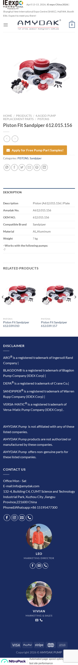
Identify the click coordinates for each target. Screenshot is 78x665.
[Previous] (3, 305)
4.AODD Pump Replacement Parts (29, 117)
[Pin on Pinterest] (36, 167)
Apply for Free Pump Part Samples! (38, 150)
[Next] (75, 305)
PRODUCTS (24, 115)
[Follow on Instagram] (14, 517)
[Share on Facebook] (14, 167)
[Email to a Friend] (29, 167)
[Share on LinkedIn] (44, 167)
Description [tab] (12, 192)
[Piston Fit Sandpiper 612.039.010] (20, 295)
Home (7, 115)
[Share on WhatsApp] (7, 167)
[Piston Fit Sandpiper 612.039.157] (58, 295)
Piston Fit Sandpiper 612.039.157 (54, 324)
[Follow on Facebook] (7, 517)
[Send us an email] (22, 517)
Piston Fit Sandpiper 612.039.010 (16, 324)
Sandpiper (36, 158)
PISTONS (43, 119)
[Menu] (5, 25)
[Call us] (29, 517)
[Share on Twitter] (22, 167)
